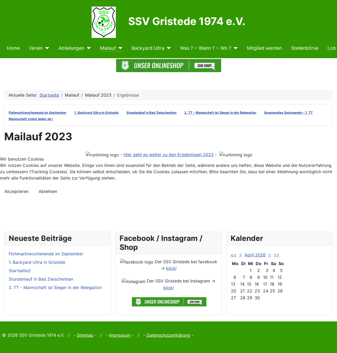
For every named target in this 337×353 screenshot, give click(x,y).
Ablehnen (48, 191)
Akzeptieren (16, 191)
